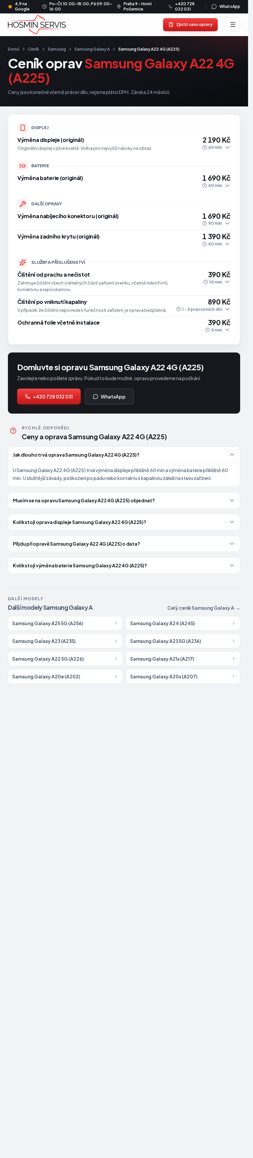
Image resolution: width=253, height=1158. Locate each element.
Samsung (57, 49)
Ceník (33, 49)
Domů (13, 49)
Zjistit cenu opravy (194, 24)
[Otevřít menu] (233, 24)
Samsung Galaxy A (92, 49)
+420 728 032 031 (53, 396)
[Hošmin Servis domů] (37, 24)
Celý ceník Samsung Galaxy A (203, 608)
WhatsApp (113, 396)
